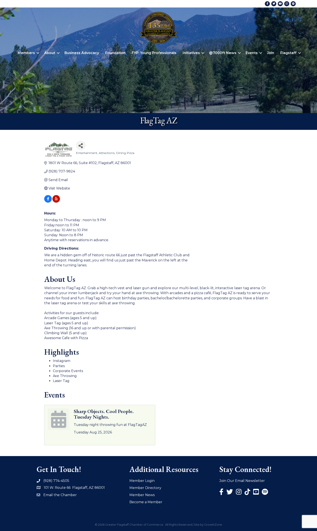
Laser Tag (61, 381)
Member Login (142, 481)
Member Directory (145, 488)
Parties (59, 366)
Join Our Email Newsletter (242, 481)
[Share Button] (81, 145)
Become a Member (145, 502)
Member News (142, 495)
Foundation (115, 53)
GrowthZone (213, 524)
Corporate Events (68, 371)
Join (270, 53)
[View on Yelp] (56, 201)
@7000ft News (222, 53)
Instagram (61, 361)
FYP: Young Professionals (154, 53)
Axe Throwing (65, 376)
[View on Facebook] (48, 201)
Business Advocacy (81, 53)
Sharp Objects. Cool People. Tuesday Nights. (104, 414)
